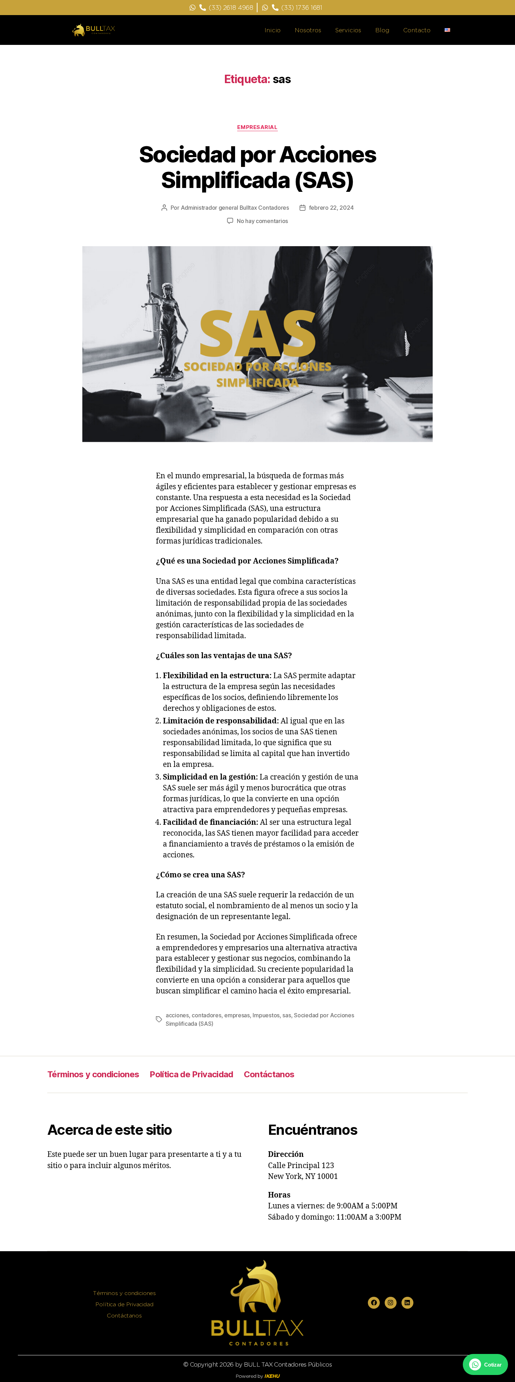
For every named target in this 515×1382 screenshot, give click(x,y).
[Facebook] (374, 1303)
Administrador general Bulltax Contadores (235, 207)
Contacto (417, 30)
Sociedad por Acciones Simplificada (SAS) (257, 167)
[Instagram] (391, 1303)
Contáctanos (269, 1074)
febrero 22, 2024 (331, 207)
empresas (237, 1015)
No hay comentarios (262, 220)
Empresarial (257, 127)
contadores (206, 1015)
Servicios (348, 30)
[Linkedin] (407, 1303)
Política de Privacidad (191, 1074)
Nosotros (308, 30)
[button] (485, 1364)
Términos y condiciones (93, 1074)
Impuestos (266, 1015)
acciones (177, 1015)
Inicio (273, 30)
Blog (382, 30)
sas (286, 1015)
